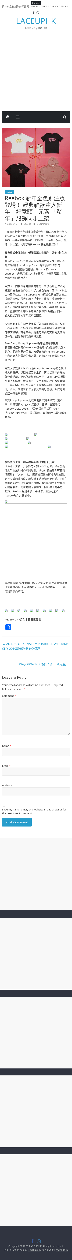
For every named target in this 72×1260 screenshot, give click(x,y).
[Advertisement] (36, 74)
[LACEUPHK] (7, 117)
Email (6, 765)
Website (7, 785)
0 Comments (42, 223)
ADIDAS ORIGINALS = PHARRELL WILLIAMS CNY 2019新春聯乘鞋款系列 (35, 646)
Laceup (28, 223)
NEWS (9, 191)
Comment (9, 695)
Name (6, 745)
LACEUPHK (36, 20)
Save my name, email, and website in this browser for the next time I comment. (34, 811)
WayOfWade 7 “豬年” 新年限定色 (44, 664)
